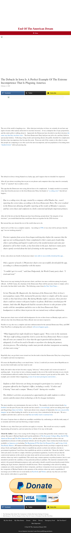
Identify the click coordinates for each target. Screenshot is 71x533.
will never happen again (40, 327)
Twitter (43, 472)
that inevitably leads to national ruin (41, 415)
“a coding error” (53, 191)
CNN (41, 228)
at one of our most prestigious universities (42, 377)
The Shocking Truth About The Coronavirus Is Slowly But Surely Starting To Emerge (26, 514)
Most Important (36, 523)
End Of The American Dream (35, 28)
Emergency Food (50, 520)
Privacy (40, 520)
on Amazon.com (12, 443)
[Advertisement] (35, 13)
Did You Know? (61, 520)
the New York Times (50, 286)
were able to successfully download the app (48, 256)
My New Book (8, 520)
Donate (28, 520)
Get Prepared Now (49, 443)
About (34, 520)
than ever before (17, 410)
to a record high (44, 407)
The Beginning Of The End (33, 443)
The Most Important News (23, 438)
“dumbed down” (6, 145)
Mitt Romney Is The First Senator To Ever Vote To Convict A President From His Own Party (28, 516)
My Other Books (19, 520)
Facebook (35, 472)
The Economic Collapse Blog (50, 436)
